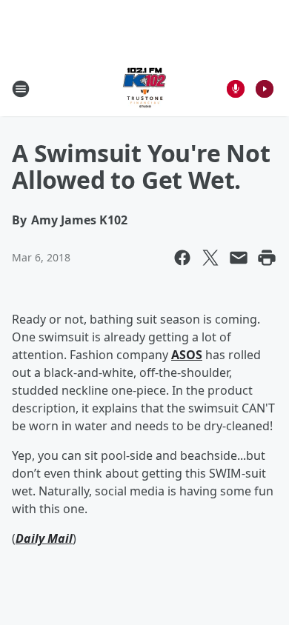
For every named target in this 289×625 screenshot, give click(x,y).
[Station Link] (144, 88)
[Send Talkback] (236, 89)
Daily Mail (44, 538)
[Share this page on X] (210, 257)
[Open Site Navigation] (21, 89)
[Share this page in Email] (238, 257)
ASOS (186, 355)
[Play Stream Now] (264, 89)
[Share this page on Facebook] (182, 257)
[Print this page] (266, 257)
